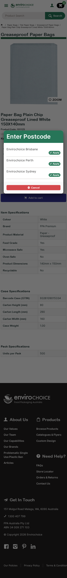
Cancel (35, 187)
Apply (56, 152)
